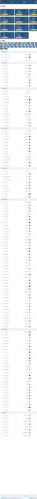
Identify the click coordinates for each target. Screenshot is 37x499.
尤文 (27, 363)
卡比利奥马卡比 (26, 421)
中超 (7, 182)
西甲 (7, 60)
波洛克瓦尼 (26, 136)
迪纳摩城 (27, 54)
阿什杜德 (27, 65)
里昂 (27, 151)
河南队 (27, 242)
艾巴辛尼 (27, 340)
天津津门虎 (26, 225)
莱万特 (27, 306)
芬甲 (7, 257)
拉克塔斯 (27, 309)
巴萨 (27, 173)
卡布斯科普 (26, 191)
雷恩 (27, 407)
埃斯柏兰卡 (26, 277)
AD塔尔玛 (26, 176)
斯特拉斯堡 (26, 326)
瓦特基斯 (27, 366)
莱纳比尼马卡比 (26, 435)
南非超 (8, 93)
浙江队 (27, 222)
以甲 (7, 65)
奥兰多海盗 (26, 99)
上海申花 (27, 185)
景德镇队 (27, 248)
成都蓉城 (27, 239)
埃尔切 (27, 60)
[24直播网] (3, 1)
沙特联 (2, 48)
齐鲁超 (8, 179)
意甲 (7, 74)
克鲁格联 (27, 93)
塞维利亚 (27, 369)
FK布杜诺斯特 (26, 286)
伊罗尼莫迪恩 (26, 415)
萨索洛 (27, 334)
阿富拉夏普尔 (26, 429)
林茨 (27, 108)
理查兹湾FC (26, 139)
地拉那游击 (26, 274)
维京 (27, 145)
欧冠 (7, 108)
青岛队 (27, 179)
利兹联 (27, 381)
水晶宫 (27, 213)
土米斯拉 (27, 303)
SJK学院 (27, 398)
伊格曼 (27, 122)
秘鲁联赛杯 (8, 114)
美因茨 (27, 268)
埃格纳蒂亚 (26, 57)
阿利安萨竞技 (26, 114)
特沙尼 (27, 392)
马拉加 (27, 85)
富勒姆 (27, 82)
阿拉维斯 (27, 216)
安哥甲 (8, 125)
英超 (7, 82)
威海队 (27, 228)
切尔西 (27, 378)
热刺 (27, 337)
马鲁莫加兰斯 (26, 96)
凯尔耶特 (27, 71)
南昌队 (27, 254)
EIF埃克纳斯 (26, 271)
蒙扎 (27, 346)
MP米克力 (26, 257)
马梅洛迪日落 (26, 133)
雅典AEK (27, 142)
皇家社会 (27, 349)
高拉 (27, 162)
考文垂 (27, 280)
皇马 (27, 401)
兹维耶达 (27, 323)
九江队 (27, 245)
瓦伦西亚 (27, 105)
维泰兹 (27, 300)
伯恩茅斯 (27, 283)
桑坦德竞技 (26, 202)
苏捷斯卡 (27, 312)
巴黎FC (27, 375)
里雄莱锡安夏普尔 (25, 432)
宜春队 (27, 251)
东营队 (27, 372)
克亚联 (8, 366)
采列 (27, 148)
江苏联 (6, 48)
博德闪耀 (27, 111)
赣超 (7, 245)
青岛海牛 (27, 219)
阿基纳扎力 (26, 68)
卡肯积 (27, 297)
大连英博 (27, 182)
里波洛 (27, 389)
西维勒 (27, 102)
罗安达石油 (26, 125)
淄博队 (27, 231)
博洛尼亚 (27, 74)
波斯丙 (8, 309)
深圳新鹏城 (26, 188)
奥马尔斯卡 (26, 404)
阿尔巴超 (8, 54)
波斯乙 (8, 122)
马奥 (27, 165)
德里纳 (27, 315)
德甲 (7, 268)
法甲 (7, 326)
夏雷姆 (27, 418)
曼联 (27, 410)
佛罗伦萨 (27, 343)
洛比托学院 (26, 395)
